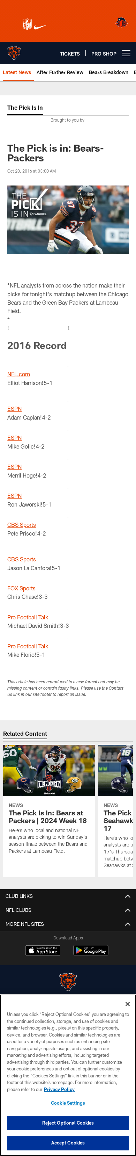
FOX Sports (21, 588)
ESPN (14, 408)
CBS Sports (21, 524)
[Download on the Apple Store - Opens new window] (43, 951)
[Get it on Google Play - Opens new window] (91, 953)
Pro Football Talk (27, 617)
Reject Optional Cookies (68, 1123)
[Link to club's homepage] (14, 50)
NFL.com (18, 374)
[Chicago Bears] (68, 983)
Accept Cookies (68, 1143)
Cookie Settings (68, 1103)
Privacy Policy (59, 1089)
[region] (68, 1075)
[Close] (127, 1004)
